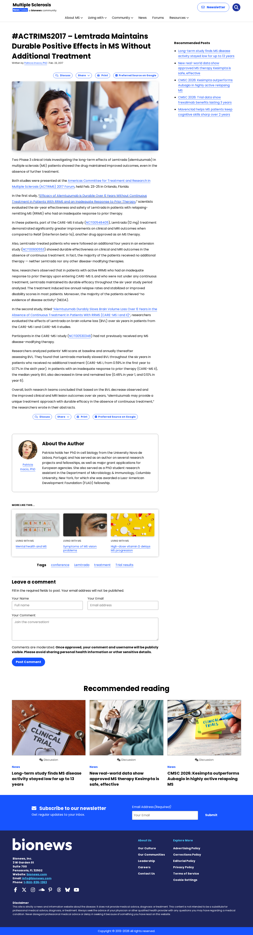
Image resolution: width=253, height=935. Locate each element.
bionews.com (37, 874)
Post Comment (28, 662)
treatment (102, 565)
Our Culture (147, 848)
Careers (144, 867)
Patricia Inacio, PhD (35, 63)
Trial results (124, 565)
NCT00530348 (80, 336)
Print (104, 75)
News (142, 17)
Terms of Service (186, 874)
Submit (211, 815)
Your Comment (24, 615)
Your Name (20, 598)
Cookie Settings (185, 880)
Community (121, 17)
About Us (144, 840)
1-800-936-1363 (35, 882)
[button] (213, 7)
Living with (96, 17)
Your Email (96, 598)
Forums (158, 17)
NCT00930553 (33, 249)
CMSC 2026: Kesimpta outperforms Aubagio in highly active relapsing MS (205, 85)
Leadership (146, 861)
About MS (72, 17)
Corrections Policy (187, 855)
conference (60, 565)
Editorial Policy (184, 861)
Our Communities (151, 855)
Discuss (64, 75)
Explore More (183, 840)
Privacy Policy (183, 867)
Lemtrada (81, 565)
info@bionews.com (36, 878)
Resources (177, 17)
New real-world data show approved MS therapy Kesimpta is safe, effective (204, 68)
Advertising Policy (186, 848)
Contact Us (146, 874)
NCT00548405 (97, 222)
